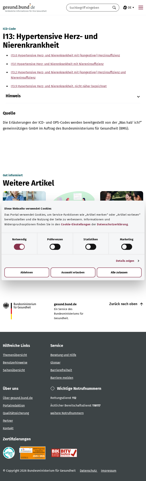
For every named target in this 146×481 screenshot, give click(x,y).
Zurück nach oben (123, 304)
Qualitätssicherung (16, 413)
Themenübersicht (15, 355)
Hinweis (13, 95)
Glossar (55, 362)
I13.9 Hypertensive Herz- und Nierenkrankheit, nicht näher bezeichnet (59, 86)
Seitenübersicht (14, 370)
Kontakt (8, 428)
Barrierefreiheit (61, 370)
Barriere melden (61, 378)
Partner (8, 420)
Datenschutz (89, 470)
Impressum (108, 470)
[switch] (55, 247)
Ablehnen (27, 272)
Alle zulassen (119, 272)
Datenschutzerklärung (112, 224)
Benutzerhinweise (15, 362)
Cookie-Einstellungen (76, 224)
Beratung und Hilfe (63, 355)
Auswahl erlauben (73, 272)
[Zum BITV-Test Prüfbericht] (64, 453)
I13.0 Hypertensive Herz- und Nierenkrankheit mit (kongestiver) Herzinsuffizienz (65, 55)
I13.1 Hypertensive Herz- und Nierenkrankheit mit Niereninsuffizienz (57, 64)
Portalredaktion (14, 405)
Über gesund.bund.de (18, 398)
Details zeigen (125, 261)
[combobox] (88, 8)
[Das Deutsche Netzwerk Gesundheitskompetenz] (33, 453)
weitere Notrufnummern (67, 413)
